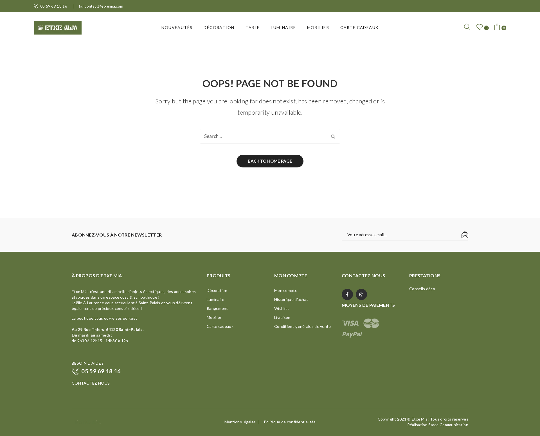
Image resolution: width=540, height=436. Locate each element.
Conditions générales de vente (302, 326)
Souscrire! (465, 234)
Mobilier (214, 317)
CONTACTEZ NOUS (91, 383)
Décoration (217, 290)
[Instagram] (361, 294)
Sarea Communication (448, 424)
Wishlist (281, 308)
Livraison (282, 317)
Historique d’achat (291, 299)
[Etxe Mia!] (58, 26)
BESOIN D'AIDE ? (88, 363)
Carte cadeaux (220, 326)
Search (333, 136)
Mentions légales (240, 421)
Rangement (217, 308)
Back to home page (270, 161)
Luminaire (215, 299)
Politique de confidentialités (290, 421)
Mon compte (285, 290)
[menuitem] (176, 27)
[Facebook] (347, 294)
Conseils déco (422, 288)
